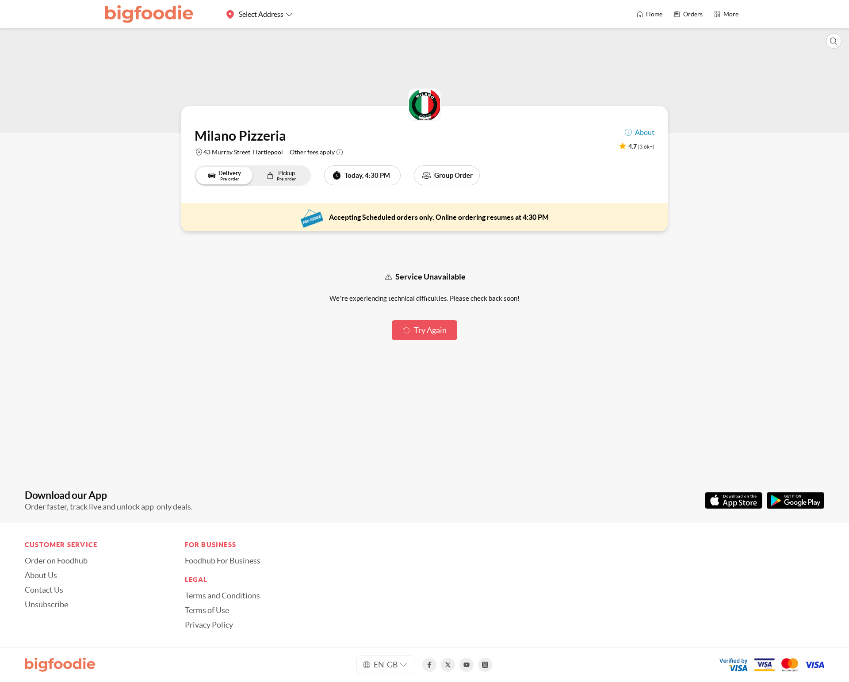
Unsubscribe (46, 604)
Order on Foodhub (56, 560)
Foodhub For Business (222, 560)
